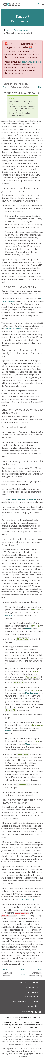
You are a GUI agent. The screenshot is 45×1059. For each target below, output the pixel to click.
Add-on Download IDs (14, 328)
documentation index (31, 62)
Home (22, 974)
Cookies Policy (31, 996)
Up (22, 969)
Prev (5, 87)
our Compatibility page (25, 899)
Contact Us (22, 982)
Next (40, 87)
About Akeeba (32, 987)
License (35, 1001)
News (35, 982)
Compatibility (32, 1006)
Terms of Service (30, 992)
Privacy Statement (18, 1001)
